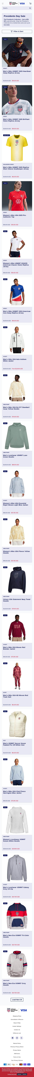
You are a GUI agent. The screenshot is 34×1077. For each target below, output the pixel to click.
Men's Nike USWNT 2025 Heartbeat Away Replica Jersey (17, 72)
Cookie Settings (17, 1026)
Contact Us (17, 1029)
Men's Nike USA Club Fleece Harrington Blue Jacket (14, 792)
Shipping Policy (17, 1016)
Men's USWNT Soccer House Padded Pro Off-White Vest (14, 744)
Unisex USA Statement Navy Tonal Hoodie (16, 600)
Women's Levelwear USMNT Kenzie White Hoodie (14, 840)
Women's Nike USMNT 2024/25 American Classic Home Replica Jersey (16, 265)
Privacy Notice (17, 1050)
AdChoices (17, 1053)
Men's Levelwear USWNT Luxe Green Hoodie (15, 456)
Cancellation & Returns (17, 1019)
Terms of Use (17, 1057)
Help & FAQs (17, 1022)
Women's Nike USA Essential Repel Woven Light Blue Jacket (15, 504)
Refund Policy (17, 1043)
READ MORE (7, 25)
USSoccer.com (17, 1033)
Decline (24, 1074)
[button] (2, 3)
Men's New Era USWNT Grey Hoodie (14, 984)
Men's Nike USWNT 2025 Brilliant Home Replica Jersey (16, 120)
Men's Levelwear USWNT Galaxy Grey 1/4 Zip (16, 888)
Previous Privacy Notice (17, 1046)
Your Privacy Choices (17, 1060)
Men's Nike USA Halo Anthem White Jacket (14, 360)
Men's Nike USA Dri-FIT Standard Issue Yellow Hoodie (16, 408)
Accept (19, 1074)
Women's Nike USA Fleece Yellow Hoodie (16, 552)
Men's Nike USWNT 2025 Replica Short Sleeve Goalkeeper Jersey (16, 168)
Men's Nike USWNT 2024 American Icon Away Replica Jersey (17, 312)
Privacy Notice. (20, 1072)
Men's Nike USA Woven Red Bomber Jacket (14, 648)
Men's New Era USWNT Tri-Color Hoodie (16, 936)
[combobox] (17, 8)
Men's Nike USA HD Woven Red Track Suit (15, 696)
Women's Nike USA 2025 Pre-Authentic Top (14, 216)
